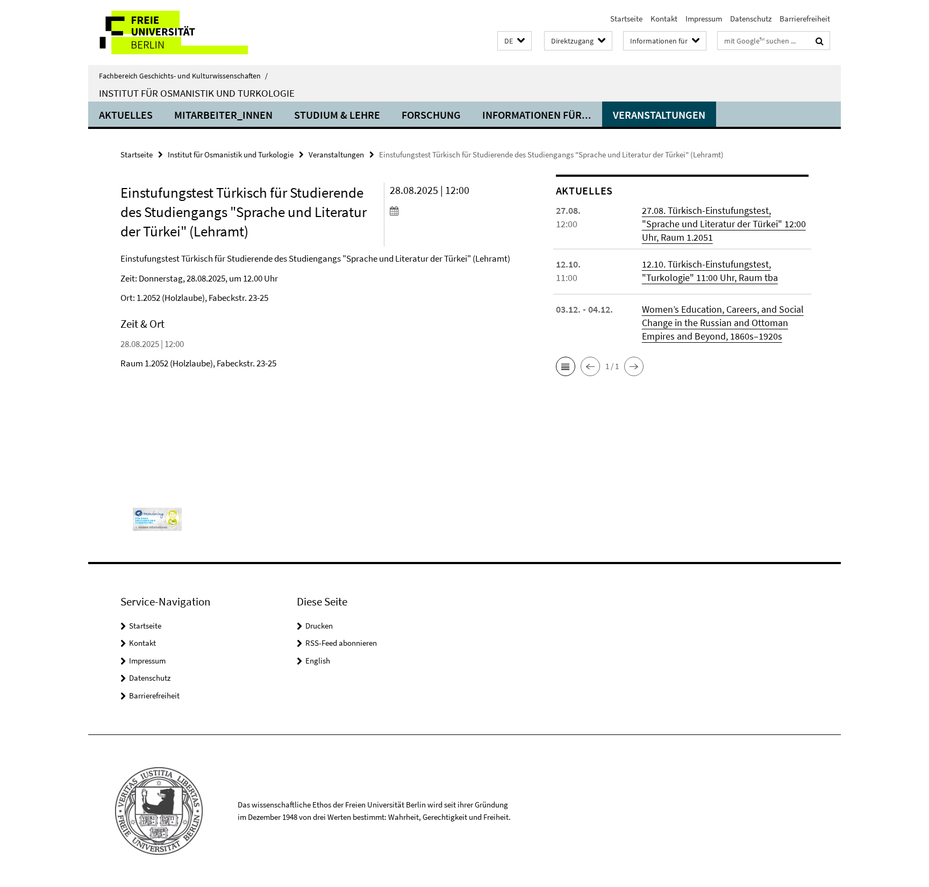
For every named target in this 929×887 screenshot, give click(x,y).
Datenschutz (750, 18)
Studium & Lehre (337, 114)
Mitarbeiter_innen (223, 114)
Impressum (703, 18)
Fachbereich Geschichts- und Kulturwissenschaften (183, 76)
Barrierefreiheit (805, 18)
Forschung (431, 114)
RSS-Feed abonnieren (341, 643)
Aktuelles (126, 114)
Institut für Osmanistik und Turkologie (197, 92)
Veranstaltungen (659, 114)
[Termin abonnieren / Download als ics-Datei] (452, 210)
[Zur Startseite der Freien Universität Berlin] (178, 32)
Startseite (626, 18)
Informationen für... (536, 114)
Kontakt (664, 18)
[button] (514, 41)
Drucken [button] (319, 626)
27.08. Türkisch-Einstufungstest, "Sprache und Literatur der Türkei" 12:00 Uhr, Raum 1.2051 (724, 223)
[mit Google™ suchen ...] (820, 40)
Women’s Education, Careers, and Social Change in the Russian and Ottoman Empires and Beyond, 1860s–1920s (723, 322)
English (317, 660)
